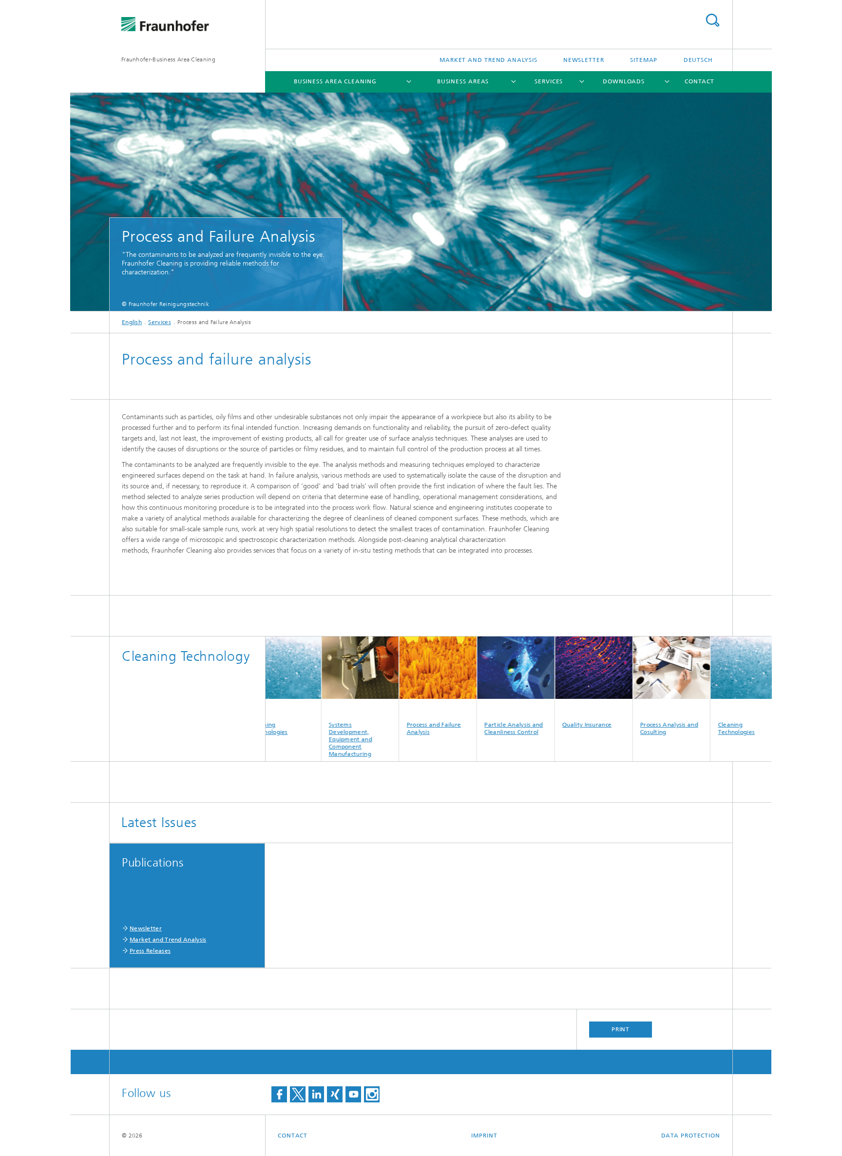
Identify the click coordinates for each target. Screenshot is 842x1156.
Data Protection (691, 1135)
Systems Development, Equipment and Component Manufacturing (316, 739)
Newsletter (583, 60)
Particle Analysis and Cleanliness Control (479, 728)
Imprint (484, 1135)
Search (712, 20)
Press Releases (150, 950)
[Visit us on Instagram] (372, 1094)
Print (621, 1029)
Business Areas (463, 81)
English (132, 322)
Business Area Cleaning (335, 81)
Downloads (624, 81)
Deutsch (698, 60)
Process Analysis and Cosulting (635, 728)
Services (549, 81)
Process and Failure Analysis (399, 728)
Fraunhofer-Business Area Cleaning (168, 59)
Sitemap (643, 60)
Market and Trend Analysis (488, 60)
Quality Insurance (552, 724)
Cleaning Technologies (702, 728)
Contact (699, 81)
